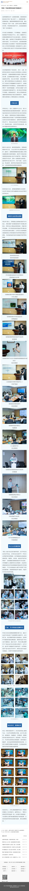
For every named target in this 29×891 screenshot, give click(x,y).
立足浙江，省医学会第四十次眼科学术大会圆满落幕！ (14, 830)
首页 (8, 5)
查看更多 (25, 835)
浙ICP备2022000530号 (14, 887)
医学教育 (23, 868)
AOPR (4, 870)
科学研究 (13, 868)
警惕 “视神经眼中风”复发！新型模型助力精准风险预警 (12, 852)
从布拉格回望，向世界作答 (7, 854)
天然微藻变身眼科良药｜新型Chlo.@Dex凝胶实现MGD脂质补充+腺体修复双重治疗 (12, 847)
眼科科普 (13, 870)
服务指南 (23, 866)
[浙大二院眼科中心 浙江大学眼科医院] (8, 1)
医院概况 (4, 866)
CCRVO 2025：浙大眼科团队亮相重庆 (11, 831)
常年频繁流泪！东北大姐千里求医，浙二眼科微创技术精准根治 (12, 849)
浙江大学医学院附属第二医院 (19, 862)
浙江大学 (10, 862)
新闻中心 (11, 5)
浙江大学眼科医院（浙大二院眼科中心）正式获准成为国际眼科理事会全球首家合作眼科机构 (12, 857)
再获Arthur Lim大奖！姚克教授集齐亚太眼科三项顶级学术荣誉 (12, 842)
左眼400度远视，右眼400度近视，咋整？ (10, 839)
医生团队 (4, 868)
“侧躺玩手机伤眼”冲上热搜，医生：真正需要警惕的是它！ (12, 844)
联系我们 (23, 870)
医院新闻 (15, 5)
